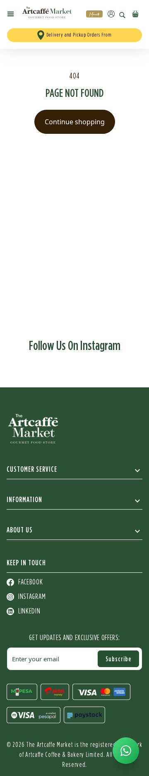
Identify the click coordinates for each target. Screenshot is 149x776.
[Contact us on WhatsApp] (126, 750)
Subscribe (119, 658)
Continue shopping (75, 121)
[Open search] (122, 15)
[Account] (111, 13)
